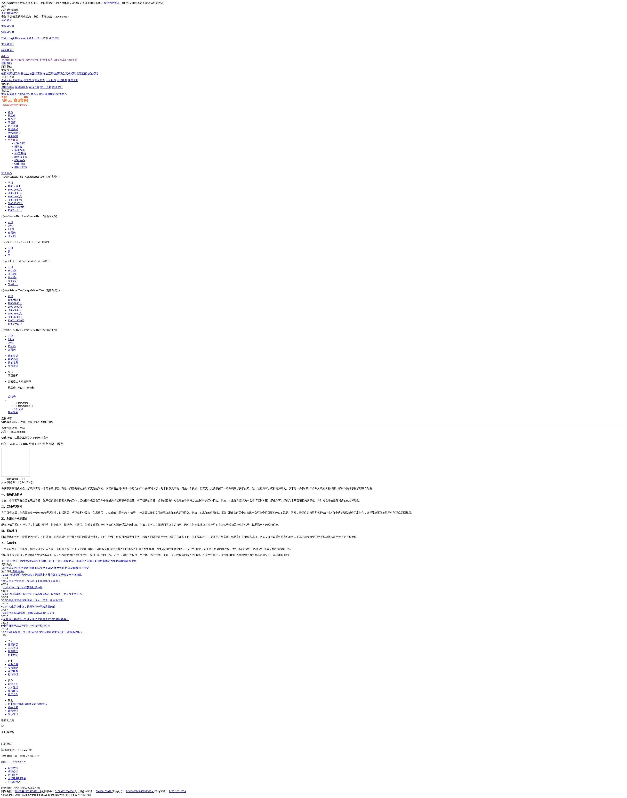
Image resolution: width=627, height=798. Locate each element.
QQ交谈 (19, 409)
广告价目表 (14, 782)
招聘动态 (6, 567)
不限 (10, 182)
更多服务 (13, 139)
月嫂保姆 (13, 129)
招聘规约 (13, 775)
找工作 (16, 73)
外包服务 (13, 691)
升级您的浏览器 (110, 2)
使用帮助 (6, 63)
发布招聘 (13, 667)
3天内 (11, 225)
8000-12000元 (15, 203)
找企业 (12, 119)
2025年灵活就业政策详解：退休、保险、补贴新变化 (33, 600)
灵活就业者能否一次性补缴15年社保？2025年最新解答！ (36, 619)
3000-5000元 (15, 196)
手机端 (39, 58)
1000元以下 (14, 186)
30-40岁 (12, 277)
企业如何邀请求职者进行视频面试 (27, 704)
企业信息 (13, 654)
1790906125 (19, 762)
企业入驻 (6, 80)
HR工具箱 (45, 87)
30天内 (12, 236)
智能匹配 (81, 73)
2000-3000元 (15, 193)
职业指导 (17, 567)
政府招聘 (19, 143)
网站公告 (34, 87)
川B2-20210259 (177, 791)
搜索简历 (29, 80)
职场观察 (73, 567)
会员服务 (62, 80)
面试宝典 (40, 567)
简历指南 (29, 567)
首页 (10, 112)
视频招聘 (13, 136)
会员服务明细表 (17, 778)
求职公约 (13, 771)
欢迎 (21, 38)
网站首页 (13, 768)
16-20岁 (12, 270)
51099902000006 (64, 791)
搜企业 (25, 73)
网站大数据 (20, 167)
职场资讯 (57, 87)
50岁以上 (13, 284)
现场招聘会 (7, 87)
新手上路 (13, 707)
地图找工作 (35, 73)
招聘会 (18, 146)
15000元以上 (15, 210)
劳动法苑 (62, 567)
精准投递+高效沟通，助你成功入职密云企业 (28, 613)
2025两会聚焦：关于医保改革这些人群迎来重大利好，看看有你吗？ (44, 632)
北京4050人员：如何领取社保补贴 (22, 587)
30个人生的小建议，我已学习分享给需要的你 (29, 606)
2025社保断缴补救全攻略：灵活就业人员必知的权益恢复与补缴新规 (42, 574)
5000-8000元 (15, 200)
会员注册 (30, 44)
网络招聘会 (21, 87)
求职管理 (13, 648)
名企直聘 (48, 73)
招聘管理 (13, 674)
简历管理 (13, 714)
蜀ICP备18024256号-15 (28, 791)
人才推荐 (51, 80)
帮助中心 (61, 94)
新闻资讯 (19, 150)
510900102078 (104, 791)
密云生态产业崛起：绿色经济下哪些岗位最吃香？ (32, 581)
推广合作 (13, 694)
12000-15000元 (16, 206)
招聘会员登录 (25, 94)
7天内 (11, 229)
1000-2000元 (15, 189)
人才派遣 (13, 687)
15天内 (12, 232)
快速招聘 (93, 73)
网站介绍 (13, 684)
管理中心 (6, 173)
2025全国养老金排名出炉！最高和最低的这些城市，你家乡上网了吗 (42, 593)
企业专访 (84, 567)
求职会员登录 (9, 94)
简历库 (12, 122)
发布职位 (17, 80)
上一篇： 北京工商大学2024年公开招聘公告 (26, 561)
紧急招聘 (70, 73)
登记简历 (6, 73)
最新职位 (59, 73)
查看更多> (18, 571)
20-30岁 (12, 274)
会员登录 (7, 26)
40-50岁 (12, 280)
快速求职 (73, 80)
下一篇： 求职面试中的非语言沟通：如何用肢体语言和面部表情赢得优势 (94, 561)
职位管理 (40, 80)
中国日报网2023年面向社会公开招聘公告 (26, 625)
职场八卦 (51, 567)
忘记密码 (39, 94)
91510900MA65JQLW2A (140, 791)
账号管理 (13, 710)
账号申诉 (50, 94)
